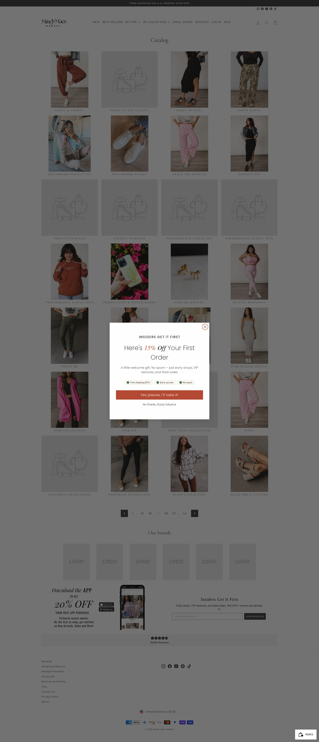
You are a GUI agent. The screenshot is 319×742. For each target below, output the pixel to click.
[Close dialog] (205, 327)
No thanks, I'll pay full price (159, 404)
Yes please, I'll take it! (159, 395)
